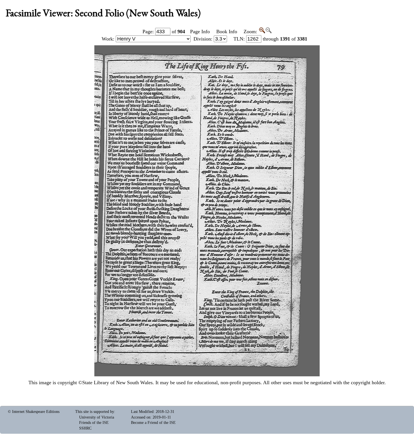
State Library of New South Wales (117, 382)
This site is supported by (94, 412)
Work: (109, 39)
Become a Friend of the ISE (153, 423)
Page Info (200, 31)
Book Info (226, 31)
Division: (203, 39)
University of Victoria (96, 417)
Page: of (164, 31)
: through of (270, 39)
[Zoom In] (262, 31)
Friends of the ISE (94, 423)
